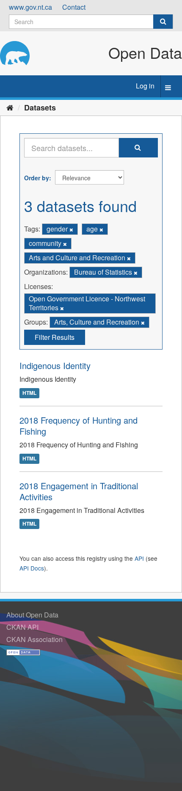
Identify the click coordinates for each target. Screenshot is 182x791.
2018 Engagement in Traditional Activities (78, 491)
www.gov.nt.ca (30, 7)
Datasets (40, 107)
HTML (29, 393)
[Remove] (71, 229)
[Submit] (163, 21)
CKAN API (22, 627)
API (139, 558)
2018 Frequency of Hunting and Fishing (78, 425)
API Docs (31, 568)
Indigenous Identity (55, 365)
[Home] (10, 107)
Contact (73, 7)
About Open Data (32, 615)
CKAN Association (34, 639)
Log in (145, 86)
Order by (36, 178)
